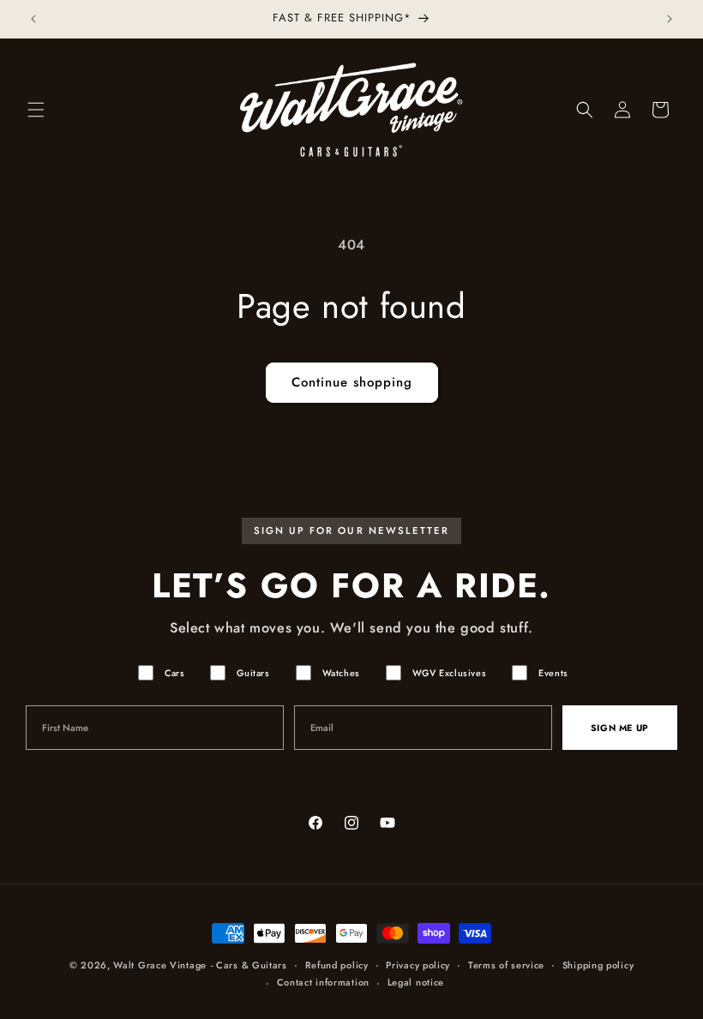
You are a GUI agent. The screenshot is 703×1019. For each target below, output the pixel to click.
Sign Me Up (620, 728)
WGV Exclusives (449, 673)
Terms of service (506, 965)
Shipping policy (598, 965)
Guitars (253, 673)
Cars (174, 673)
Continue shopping (351, 382)
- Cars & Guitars (249, 965)
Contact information (323, 982)
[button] (36, 110)
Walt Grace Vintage (160, 965)
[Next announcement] (669, 19)
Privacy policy (418, 965)
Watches (341, 673)
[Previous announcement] (33, 19)
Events (553, 673)
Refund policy (337, 965)
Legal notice (416, 982)
